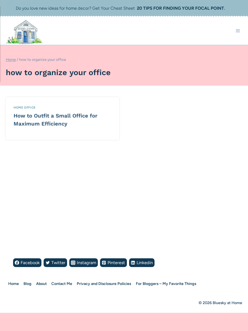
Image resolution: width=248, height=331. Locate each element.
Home (13, 283)
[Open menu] (237, 30)
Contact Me (61, 283)
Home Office (25, 107)
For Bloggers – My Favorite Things (166, 283)
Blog (27, 283)
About (41, 283)
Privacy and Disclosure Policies (104, 283)
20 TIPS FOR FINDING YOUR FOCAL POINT (180, 8)
